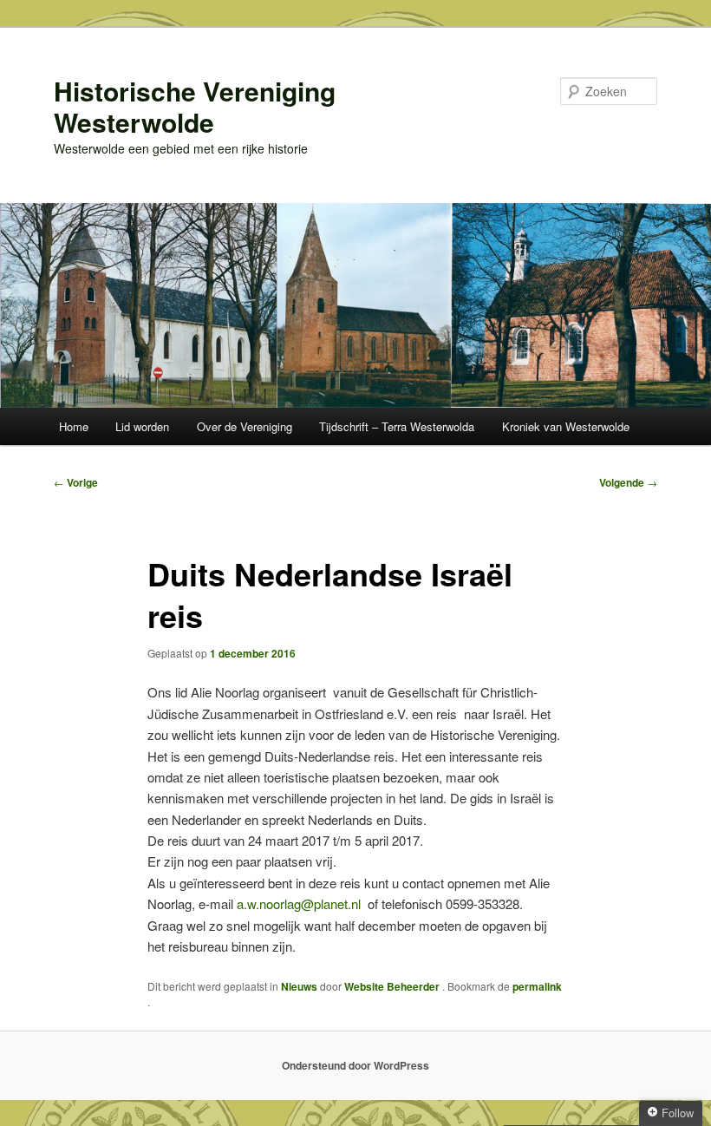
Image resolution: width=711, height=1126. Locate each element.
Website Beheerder (393, 986)
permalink (537, 986)
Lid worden (142, 426)
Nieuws (299, 986)
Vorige (76, 482)
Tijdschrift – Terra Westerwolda (396, 426)
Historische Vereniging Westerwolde (195, 106)
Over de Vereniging (244, 426)
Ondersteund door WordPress (355, 1065)
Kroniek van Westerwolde (565, 426)
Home (73, 426)
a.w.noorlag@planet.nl (299, 903)
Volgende (628, 482)
